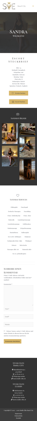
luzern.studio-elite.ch (19, 399)
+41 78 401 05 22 (19, 374)
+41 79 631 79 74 (19, 395)
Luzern (18, 386)
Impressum (18, 413)
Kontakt (18, 418)
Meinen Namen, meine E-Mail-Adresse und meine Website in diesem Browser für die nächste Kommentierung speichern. (18, 333)
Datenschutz (18, 416)
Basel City (18, 365)
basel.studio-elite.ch (19, 379)
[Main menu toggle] (33, 6)
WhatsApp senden (19, 376)
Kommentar (8, 284)
